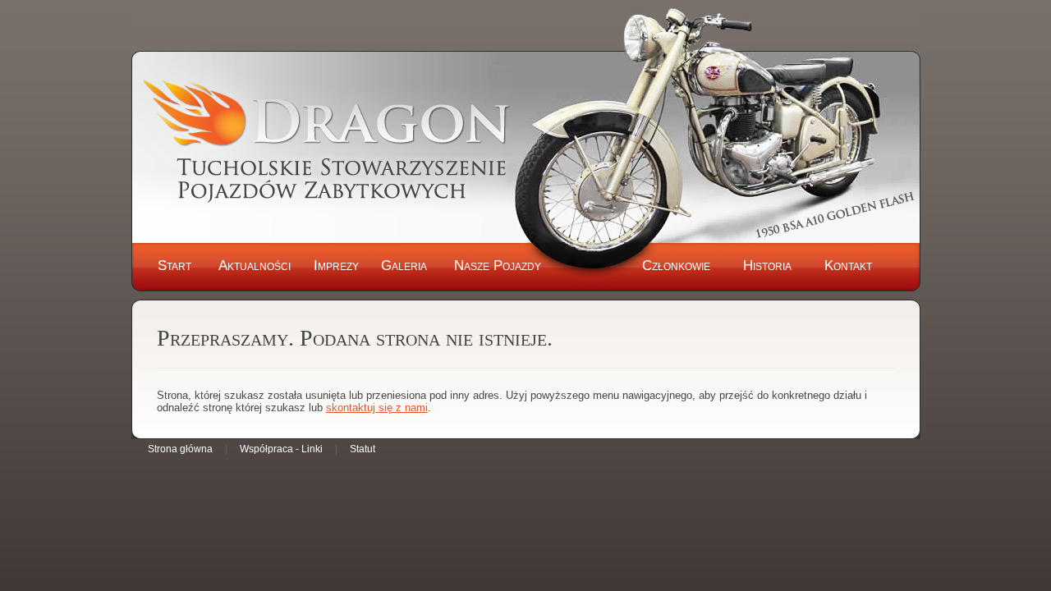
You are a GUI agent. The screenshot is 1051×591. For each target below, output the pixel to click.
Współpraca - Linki (281, 449)
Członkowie (676, 265)
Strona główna (180, 449)
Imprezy (336, 265)
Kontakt (848, 265)
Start (174, 265)
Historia (767, 265)
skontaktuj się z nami (377, 407)
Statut (362, 449)
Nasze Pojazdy (497, 265)
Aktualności (254, 265)
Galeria (404, 265)
